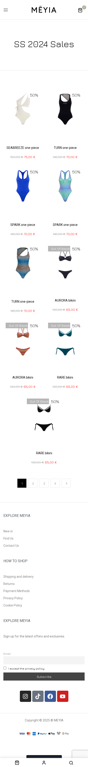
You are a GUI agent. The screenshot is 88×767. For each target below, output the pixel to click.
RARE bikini (65, 377)
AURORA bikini (65, 300)
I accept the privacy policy (26, 668)
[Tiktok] (38, 696)
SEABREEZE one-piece (23, 148)
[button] (80, 10)
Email (7, 653)
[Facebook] (50, 696)
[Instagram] (25, 696)
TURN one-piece (65, 148)
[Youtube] (62, 696)
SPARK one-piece (22, 225)
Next (66, 483)
